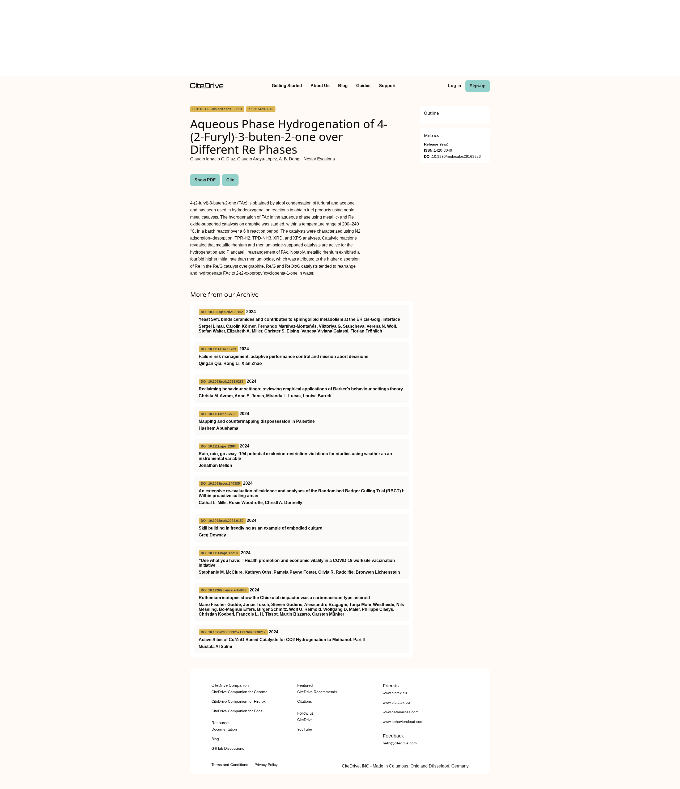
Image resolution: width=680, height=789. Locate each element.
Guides (363, 85)
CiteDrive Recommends (317, 692)
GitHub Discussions (227, 748)
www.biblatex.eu (396, 702)
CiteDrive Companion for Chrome (239, 692)
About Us (320, 85)
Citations (304, 701)
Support (387, 85)
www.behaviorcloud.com (403, 721)
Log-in (454, 85)
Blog (343, 85)
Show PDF (205, 180)
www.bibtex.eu (395, 693)
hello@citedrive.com (400, 743)
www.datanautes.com (401, 712)
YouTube (304, 729)
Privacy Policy (266, 764)
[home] (206, 87)
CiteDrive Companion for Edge (237, 711)
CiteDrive (305, 720)
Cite (230, 180)
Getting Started (287, 85)
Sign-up (478, 86)
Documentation (224, 729)
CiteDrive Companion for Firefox (238, 701)
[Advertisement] (340, 39)
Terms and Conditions (229, 764)
